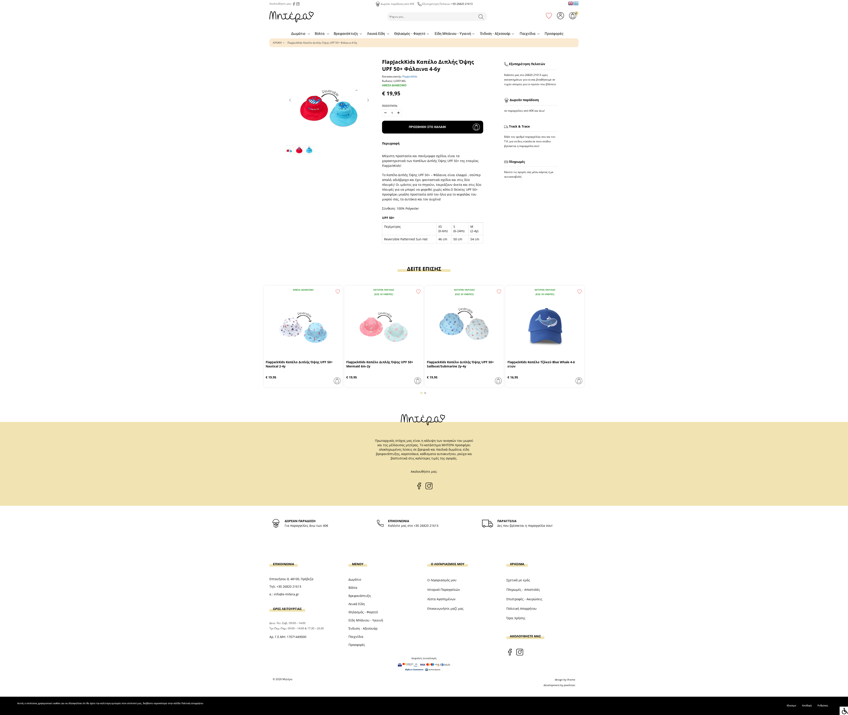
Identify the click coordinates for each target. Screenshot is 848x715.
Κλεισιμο (791, 705)
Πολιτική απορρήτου (192, 703)
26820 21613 (533, 75)
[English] (570, 3)
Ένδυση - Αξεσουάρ (495, 34)
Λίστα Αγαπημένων (441, 599)
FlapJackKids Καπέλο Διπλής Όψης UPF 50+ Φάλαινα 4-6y (322, 43)
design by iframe (565, 679)
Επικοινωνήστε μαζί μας (445, 608)
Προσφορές (554, 34)
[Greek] (576, 3)
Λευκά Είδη (376, 34)
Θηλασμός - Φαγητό (409, 34)
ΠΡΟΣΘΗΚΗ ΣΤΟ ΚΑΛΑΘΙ (427, 127)
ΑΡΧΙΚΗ (277, 43)
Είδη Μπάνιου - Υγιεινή (453, 34)
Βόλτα (319, 34)
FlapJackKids (409, 76)
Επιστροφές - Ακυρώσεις (524, 599)
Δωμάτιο (298, 34)
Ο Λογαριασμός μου (441, 580)
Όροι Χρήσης (515, 618)
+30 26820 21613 (462, 4)
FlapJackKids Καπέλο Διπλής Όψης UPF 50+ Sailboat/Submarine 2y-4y (460, 364)
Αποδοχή (807, 705)
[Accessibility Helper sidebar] (844, 711)
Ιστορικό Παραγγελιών (443, 589)
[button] (421, 393)
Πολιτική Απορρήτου (521, 608)
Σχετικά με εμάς (518, 580)
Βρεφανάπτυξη (346, 34)
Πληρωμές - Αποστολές (523, 589)
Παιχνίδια (527, 34)
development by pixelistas (559, 685)
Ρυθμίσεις (823, 705)
